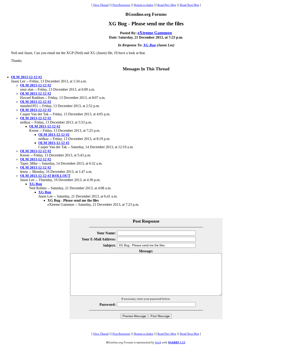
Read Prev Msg (166, 5)
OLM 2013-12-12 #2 (26, 77)
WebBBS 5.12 (176, 342)
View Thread (101, 5)
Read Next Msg (189, 5)
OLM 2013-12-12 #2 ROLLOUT (45, 176)
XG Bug (149, 45)
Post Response (121, 5)
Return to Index (144, 5)
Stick (158, 342)
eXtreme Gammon (155, 32)
